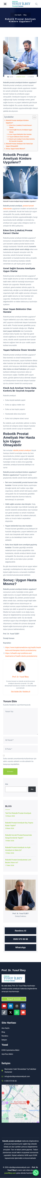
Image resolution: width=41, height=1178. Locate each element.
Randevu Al (26, 691)
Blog (24, 15)
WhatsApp (20, 947)
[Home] (21, 4)
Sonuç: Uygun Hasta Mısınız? (15, 149)
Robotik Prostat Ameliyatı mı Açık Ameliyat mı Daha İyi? (17, 848)
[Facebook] (23, 1006)
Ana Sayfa (18, 15)
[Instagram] (16, 1006)
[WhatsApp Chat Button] (36, 1172)
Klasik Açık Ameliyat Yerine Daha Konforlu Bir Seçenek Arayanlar (22, 140)
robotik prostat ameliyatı (22, 450)
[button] (5, 4)
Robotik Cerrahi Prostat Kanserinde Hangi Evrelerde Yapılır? (18, 836)
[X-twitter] (10, 1012)
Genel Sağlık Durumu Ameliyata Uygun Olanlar (20, 131)
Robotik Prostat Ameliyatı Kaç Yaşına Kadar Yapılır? (19, 824)
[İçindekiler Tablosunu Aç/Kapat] (33, 117)
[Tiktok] (4, 1012)
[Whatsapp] (16, 1012)
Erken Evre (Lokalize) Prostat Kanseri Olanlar (20, 126)
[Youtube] (4, 1006)
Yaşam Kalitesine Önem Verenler (19, 136)
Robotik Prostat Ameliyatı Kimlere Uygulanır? (17, 122)
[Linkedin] (10, 1006)
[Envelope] (23, 1012)
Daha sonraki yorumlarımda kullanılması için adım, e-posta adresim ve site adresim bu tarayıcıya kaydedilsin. (19, 761)
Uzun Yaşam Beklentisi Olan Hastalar (20, 134)
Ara (6, 784)
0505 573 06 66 (20, 939)
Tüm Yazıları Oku (16, 691)
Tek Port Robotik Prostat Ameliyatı (18, 813)
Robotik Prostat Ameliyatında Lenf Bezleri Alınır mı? (18, 861)
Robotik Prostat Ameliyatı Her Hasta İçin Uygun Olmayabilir (19, 145)
